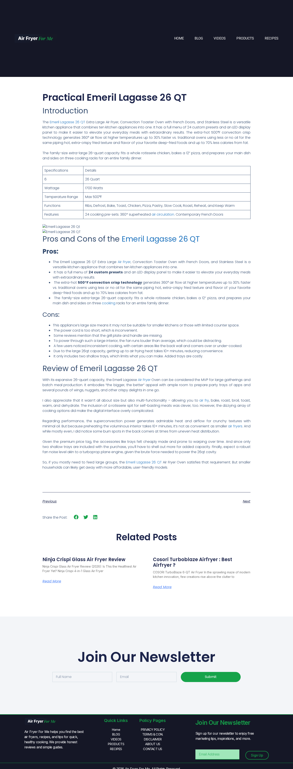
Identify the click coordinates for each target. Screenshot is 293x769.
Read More (51, 581)
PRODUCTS (245, 38)
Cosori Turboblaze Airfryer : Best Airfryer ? (192, 562)
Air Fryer (124, 261)
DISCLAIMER (153, 739)
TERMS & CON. (152, 734)
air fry (204, 400)
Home (179, 38)
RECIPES (271, 38)
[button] (76, 517)
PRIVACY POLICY (153, 730)
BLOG (199, 38)
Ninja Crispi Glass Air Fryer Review (83, 559)
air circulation (163, 214)
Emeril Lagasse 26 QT (67, 122)
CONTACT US (152, 749)
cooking (108, 303)
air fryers (235, 426)
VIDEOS (220, 38)
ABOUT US (152, 744)
